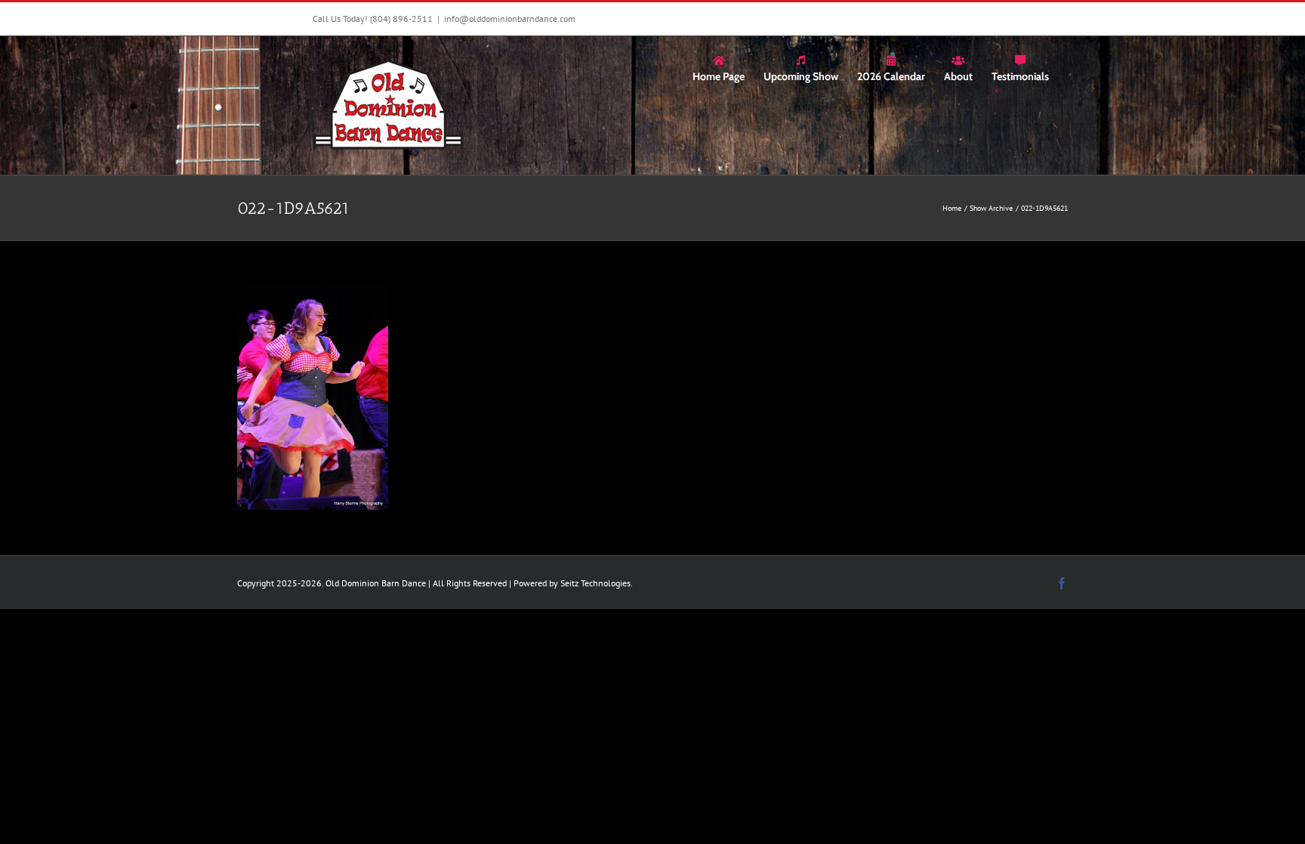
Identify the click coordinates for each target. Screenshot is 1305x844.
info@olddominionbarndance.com (509, 18)
